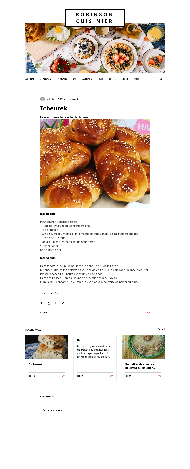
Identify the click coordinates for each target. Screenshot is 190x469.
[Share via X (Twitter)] (48, 303)
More (136, 78)
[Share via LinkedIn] (56, 303)
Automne (87, 78)
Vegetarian (45, 78)
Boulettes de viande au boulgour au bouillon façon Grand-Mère (140, 366)
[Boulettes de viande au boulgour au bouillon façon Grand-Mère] (143, 347)
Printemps (62, 78)
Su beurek (35, 364)
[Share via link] (63, 303)
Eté (74, 78)
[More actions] (148, 99)
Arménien (55, 293)
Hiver (100, 78)
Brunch (44, 293)
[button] (161, 78)
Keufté (81, 340)
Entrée (112, 78)
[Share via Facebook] (41, 303)
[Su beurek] (46, 347)
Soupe (125, 78)
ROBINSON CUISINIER (95, 17)
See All (161, 329)
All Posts (29, 78)
